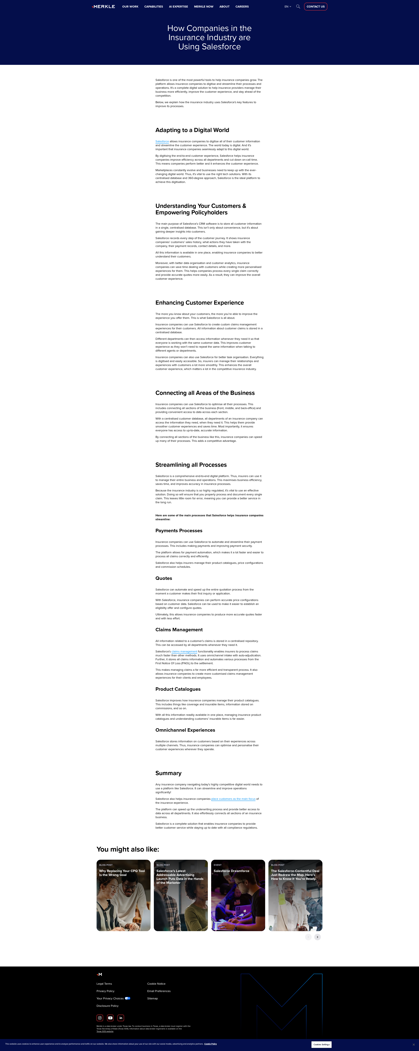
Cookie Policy (210, 1043)
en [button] (286, 6)
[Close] (413, 1044)
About (224, 7)
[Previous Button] (308, 937)
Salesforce (162, 141)
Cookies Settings (322, 1044)
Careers (242, 7)
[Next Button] (317, 937)
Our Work (130, 7)
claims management (184, 651)
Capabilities (153, 7)
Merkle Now (203, 7)
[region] (209, 1045)
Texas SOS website (105, 1031)
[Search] (298, 7)
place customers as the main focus (233, 799)
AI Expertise (178, 7)
